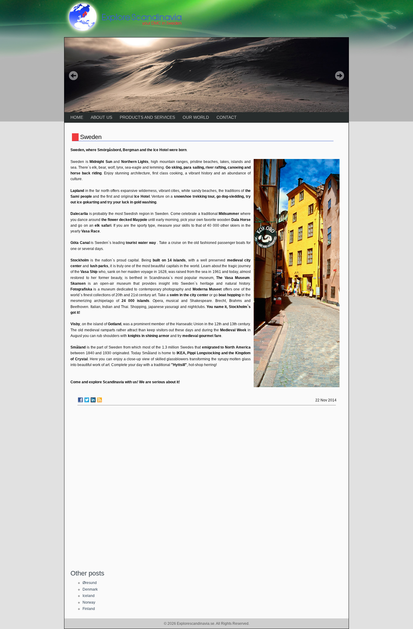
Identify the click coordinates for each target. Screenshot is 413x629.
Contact (226, 117)
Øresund (90, 583)
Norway (89, 602)
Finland (89, 609)
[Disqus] (206, 487)
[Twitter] (86, 399)
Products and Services (147, 117)
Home (76, 117)
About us (101, 117)
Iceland (89, 596)
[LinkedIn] (93, 399)
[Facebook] (80, 399)
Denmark (90, 589)
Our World (196, 117)
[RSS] (99, 399)
